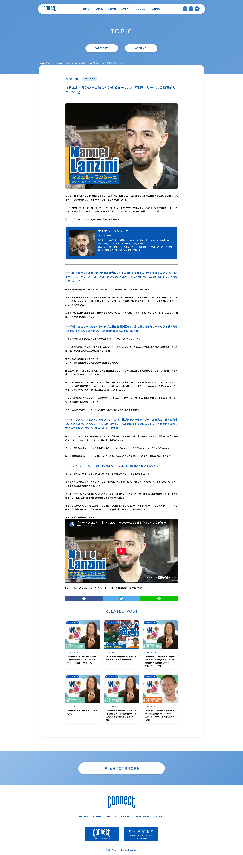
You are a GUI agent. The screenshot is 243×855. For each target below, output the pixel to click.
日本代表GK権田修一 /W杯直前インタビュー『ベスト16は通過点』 (121, 658)
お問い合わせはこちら (124, 768)
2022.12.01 (72, 652)
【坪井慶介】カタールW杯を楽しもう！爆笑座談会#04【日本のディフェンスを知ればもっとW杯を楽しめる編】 (160, 715)
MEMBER (142, 9)
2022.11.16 (111, 706)
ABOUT (157, 9)
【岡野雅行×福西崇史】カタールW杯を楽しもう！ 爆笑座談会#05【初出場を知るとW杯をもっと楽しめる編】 (121, 715)
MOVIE (112, 9)
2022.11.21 (111, 652)
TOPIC (98, 9)
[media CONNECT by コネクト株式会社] (49, 8)
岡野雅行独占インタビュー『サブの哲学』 (82, 712)
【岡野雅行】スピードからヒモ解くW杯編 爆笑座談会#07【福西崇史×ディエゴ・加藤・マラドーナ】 (82, 659)
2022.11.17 (72, 706)
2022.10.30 (150, 706)
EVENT (126, 9)
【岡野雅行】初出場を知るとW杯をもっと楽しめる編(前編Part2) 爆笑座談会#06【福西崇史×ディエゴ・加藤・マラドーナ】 (160, 661)
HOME (85, 9)
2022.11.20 (150, 652)
